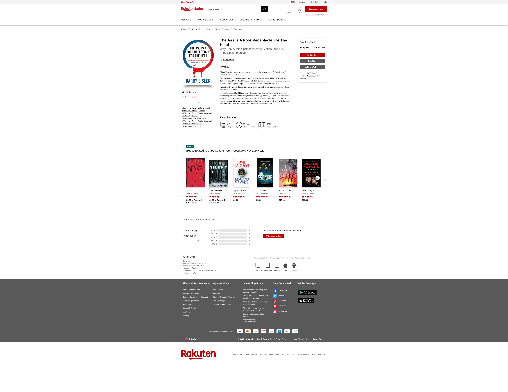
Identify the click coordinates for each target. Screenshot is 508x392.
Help (325, 2)
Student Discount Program (224, 297)
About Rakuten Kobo (191, 290)
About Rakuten (318, 354)
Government (187, 118)
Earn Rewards (187, 2)
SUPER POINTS (277, 19)
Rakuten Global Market (270, 354)
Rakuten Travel (288, 354)
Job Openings (219, 301)
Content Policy (318, 339)
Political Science (196, 116)
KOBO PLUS (227, 19)
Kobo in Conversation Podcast (195, 297)
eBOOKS (186, 19)
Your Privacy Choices (301, 339)
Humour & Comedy (190, 110)
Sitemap (186, 315)
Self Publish (218, 290)
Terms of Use (268, 339)
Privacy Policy (281, 339)
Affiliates (216, 293)
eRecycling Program (191, 301)
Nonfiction (193, 108)
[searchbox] (237, 9)
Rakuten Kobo (192, 9)
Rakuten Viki (238, 354)
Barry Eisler (228, 59)
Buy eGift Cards (189, 308)
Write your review (273, 236)
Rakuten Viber (252, 354)
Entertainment (204, 108)
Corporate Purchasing (222, 304)
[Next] (325, 181)
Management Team (191, 293)
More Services (304, 354)
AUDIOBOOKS (206, 19)
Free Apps (187, 304)
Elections (197, 126)
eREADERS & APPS (251, 19)
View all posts (249, 321)
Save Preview (191, 97)
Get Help (186, 312)
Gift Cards (315, 2)
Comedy (202, 110)
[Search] (264, 9)
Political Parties (199, 118)
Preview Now (190, 92)
